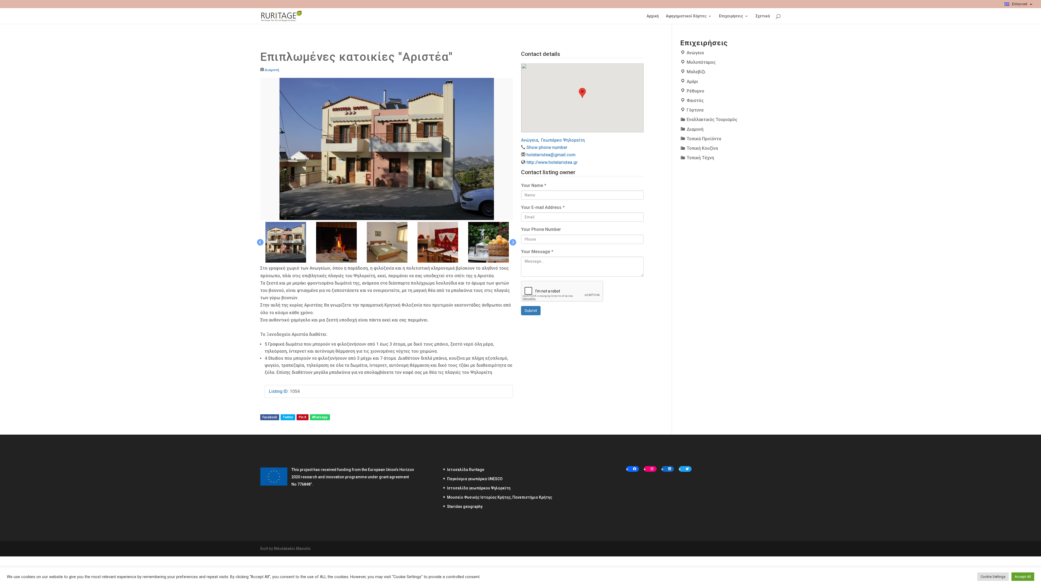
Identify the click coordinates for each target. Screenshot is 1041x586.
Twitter (288, 417)
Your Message (537, 251)
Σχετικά (763, 16)
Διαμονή (272, 70)
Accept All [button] (1023, 577)
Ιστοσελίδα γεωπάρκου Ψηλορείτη (478, 488)
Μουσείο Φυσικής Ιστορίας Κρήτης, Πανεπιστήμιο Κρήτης (499, 497)
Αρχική (653, 16)
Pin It (302, 417)
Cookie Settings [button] (993, 577)
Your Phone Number (541, 229)
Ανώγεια (529, 140)
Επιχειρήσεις (731, 16)
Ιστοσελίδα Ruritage (465, 469)
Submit (531, 310)
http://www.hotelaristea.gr (552, 162)
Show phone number (546, 147)
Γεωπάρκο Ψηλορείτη (563, 140)
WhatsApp (320, 417)
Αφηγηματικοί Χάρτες (686, 16)
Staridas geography (465, 506)
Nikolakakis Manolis (292, 548)
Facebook (269, 417)
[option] (386, 149)
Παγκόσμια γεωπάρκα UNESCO (475, 479)
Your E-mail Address (543, 207)
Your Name (533, 185)
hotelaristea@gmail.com (551, 154)
